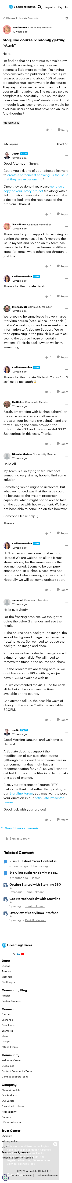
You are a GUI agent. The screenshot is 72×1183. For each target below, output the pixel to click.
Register (50, 7)
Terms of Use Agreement (16, 1152)
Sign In (63, 7)
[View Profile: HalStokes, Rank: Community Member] (6, 404)
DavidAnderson (35, 920)
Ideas (5, 1036)
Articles (6, 995)
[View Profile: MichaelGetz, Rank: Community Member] (6, 308)
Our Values (8, 1100)
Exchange (7, 1019)
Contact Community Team (17, 1071)
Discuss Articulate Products (22, 18)
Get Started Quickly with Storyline (34, 899)
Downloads (8, 1025)
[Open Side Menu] (5, 7)
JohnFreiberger (40, 866)
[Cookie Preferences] (5, 1177)
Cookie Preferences (47, 1175)
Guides (6, 965)
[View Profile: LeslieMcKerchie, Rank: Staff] (6, 278)
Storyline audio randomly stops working (32, 873)
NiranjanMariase (22, 454)
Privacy (27, 1175)
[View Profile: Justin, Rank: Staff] (6, 155)
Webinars (7, 976)
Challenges (8, 982)
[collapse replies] (36, 151)
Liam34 (36, 877)
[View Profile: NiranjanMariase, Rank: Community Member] (6, 456)
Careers (6, 1117)
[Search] (40, 7)
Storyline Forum (21, 793)
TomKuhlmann (35, 891)
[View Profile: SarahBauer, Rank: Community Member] (7, 29)
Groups (6, 1041)
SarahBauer (20, 27)
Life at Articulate (11, 1122)
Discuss (6, 1014)
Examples (7, 1030)
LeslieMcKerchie (22, 276)
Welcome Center (11, 1060)
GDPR (5, 1146)
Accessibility (9, 1111)
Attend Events (10, 1046)
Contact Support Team (15, 1076)
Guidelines (8, 1065)
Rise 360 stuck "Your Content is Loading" (32, 861)
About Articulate (11, 1089)
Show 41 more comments (21, 828)
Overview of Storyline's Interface (33, 913)
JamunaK (17, 599)
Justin (15, 153)
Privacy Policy (9, 1141)
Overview (7, 1135)
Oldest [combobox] (62, 144)
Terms (15, 1175)
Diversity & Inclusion (13, 1106)
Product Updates (11, 1000)
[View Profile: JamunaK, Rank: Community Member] (6, 602)
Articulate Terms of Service (17, 1157)
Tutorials (7, 971)
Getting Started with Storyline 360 (35, 884)
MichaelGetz (19, 306)
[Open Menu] (66, 18)
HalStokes (18, 401)
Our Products (9, 1095)
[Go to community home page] (22, 7)
